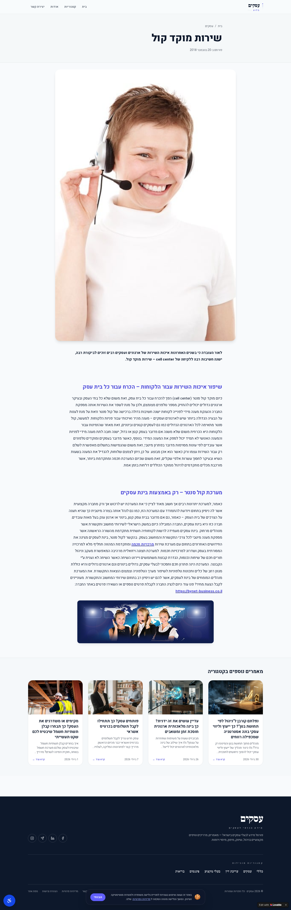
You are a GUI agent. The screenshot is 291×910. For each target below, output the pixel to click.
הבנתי (98, 897)
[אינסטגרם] (32, 838)
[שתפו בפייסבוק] (63, 838)
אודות (54, 6)
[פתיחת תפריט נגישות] (9, 901)
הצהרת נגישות (50, 891)
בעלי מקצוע (212, 871)
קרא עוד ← (219, 759)
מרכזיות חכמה (142, 544)
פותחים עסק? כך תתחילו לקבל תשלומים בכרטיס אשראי (117, 726)
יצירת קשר (37, 6)
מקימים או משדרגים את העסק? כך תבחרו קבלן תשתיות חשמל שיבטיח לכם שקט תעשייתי (55, 729)
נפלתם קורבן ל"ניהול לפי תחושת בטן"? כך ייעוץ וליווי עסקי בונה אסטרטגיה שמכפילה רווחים (236, 729)
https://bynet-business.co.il (199, 591)
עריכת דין (231, 871)
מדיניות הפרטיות (141, 899)
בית (84, 6)
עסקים (209, 26)
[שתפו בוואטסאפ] (42, 838)
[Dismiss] (285, 904)
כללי (260, 871)
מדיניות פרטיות (70, 891)
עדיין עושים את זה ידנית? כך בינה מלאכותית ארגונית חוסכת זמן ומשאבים (176, 726)
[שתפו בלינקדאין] (52, 838)
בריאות (179, 871)
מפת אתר (33, 891)
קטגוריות (70, 6)
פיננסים (194, 871)
